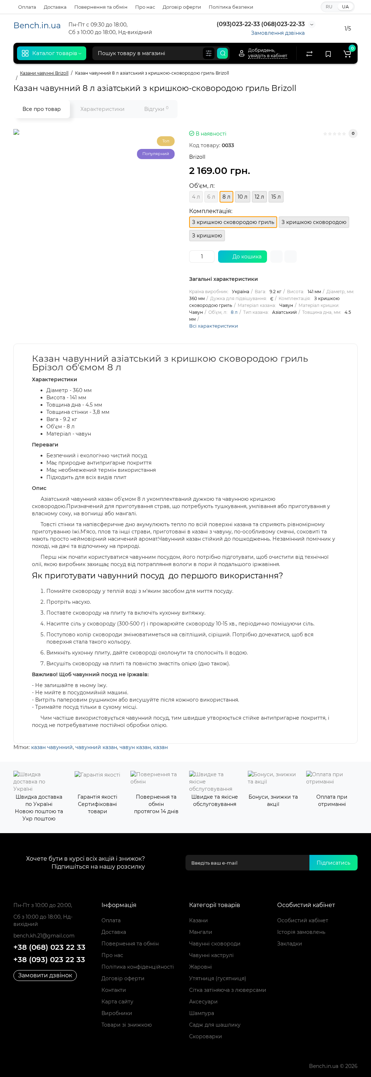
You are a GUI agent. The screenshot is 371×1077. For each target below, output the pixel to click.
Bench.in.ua (37, 25)
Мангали (200, 932)
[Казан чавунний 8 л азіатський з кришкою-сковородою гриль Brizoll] (104, 219)
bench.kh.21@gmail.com (44, 935)
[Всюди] (208, 53)
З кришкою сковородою (314, 222)
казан (160, 747)
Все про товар (41, 109)
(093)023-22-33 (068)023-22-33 (260, 24)
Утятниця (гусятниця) (217, 978)
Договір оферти (182, 7)
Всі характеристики (213, 326)
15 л (276, 197)
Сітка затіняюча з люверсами (227, 990)
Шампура (201, 1013)
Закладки (289, 943)
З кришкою (207, 235)
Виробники (116, 1013)
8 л (234, 312)
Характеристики (102, 109)
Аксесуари (203, 1001)
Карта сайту (117, 1001)
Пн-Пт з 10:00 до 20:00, (42, 905)
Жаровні (200, 967)
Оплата (27, 7)
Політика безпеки (231, 7)
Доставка (55, 7)
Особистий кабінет (302, 920)
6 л (211, 197)
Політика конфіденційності (137, 967)
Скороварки (205, 1036)
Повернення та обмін (101, 7)
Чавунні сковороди (215, 943)
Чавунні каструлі (211, 955)
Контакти (113, 990)
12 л (259, 197)
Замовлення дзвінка (278, 33)
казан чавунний (52, 747)
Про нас (145, 7)
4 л (196, 197)
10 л (242, 197)
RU (329, 6)
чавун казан (135, 747)
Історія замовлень (301, 932)
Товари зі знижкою (126, 1025)
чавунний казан (96, 747)
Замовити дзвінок (45, 975)
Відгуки (156, 108)
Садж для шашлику (215, 1025)
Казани (198, 920)
